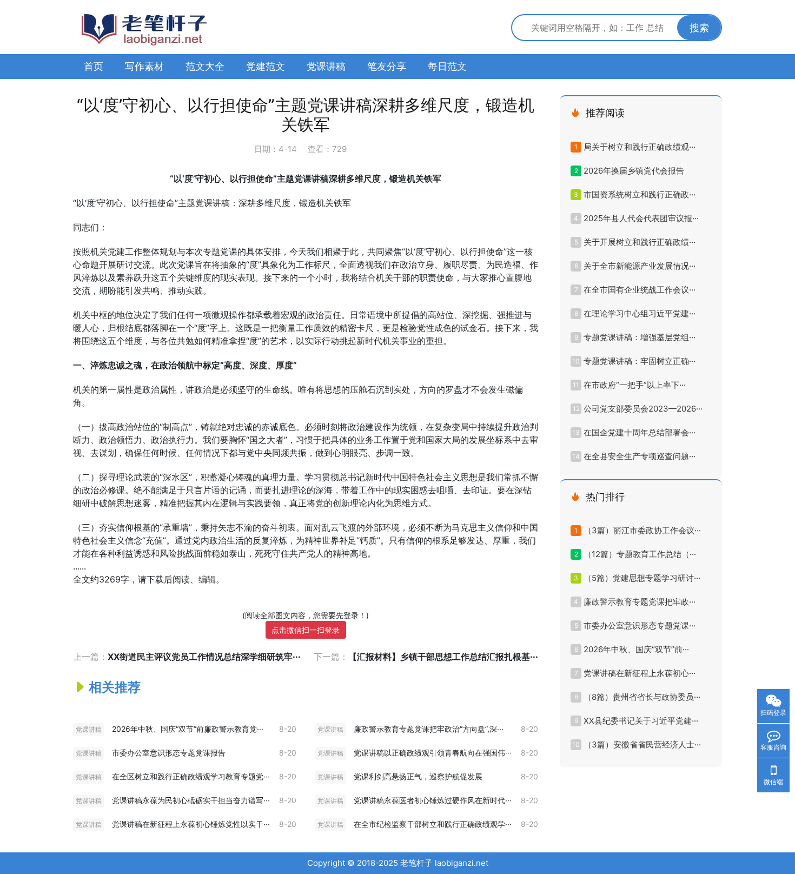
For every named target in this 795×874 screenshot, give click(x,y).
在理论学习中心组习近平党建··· (639, 313)
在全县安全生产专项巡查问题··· (639, 456)
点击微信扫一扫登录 (305, 629)
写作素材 (144, 66)
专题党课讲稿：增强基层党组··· (639, 337)
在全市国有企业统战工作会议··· (639, 289)
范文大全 (205, 66)
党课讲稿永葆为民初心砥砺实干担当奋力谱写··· (191, 800)
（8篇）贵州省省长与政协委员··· (642, 697)
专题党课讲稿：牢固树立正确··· (639, 361)
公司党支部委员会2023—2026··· (643, 408)
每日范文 (447, 66)
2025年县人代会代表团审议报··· (641, 218)
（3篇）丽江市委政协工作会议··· (642, 530)
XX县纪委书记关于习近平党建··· (641, 721)
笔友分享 (386, 66)
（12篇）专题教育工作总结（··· (640, 554)
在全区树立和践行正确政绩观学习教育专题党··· (191, 776)
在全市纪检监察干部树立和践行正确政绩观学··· (433, 824)
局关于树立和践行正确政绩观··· (639, 147)
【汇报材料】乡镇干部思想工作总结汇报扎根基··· (443, 656)
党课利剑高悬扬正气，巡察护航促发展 (418, 776)
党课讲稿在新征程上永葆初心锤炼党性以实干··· (191, 824)
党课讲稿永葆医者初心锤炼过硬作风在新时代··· (433, 800)
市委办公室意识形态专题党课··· (639, 625)
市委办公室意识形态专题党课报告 (169, 752)
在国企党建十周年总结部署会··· (639, 432)
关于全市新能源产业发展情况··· (639, 266)
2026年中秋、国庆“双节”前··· (636, 649)
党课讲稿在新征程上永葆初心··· (639, 673)
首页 (93, 66)
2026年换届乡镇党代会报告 (634, 170)
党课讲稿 (326, 66)
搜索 (699, 28)
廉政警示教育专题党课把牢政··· (639, 602)
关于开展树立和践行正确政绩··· (639, 242)
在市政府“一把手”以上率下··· (635, 385)
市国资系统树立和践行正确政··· (639, 194)
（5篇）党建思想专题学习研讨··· (642, 578)
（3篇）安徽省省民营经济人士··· (642, 744)
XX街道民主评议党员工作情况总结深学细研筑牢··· (204, 656)
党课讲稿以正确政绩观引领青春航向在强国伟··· (433, 752)
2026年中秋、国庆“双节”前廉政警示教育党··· (187, 728)
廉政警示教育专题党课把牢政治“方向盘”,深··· (429, 728)
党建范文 (265, 66)
